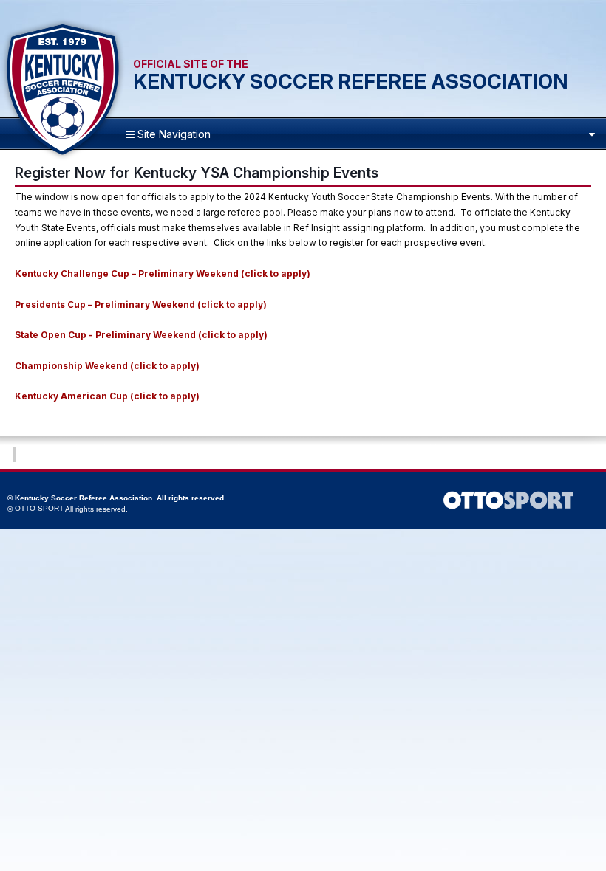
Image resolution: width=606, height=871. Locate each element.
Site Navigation (173, 134)
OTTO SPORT (39, 508)
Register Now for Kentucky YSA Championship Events (196, 173)
